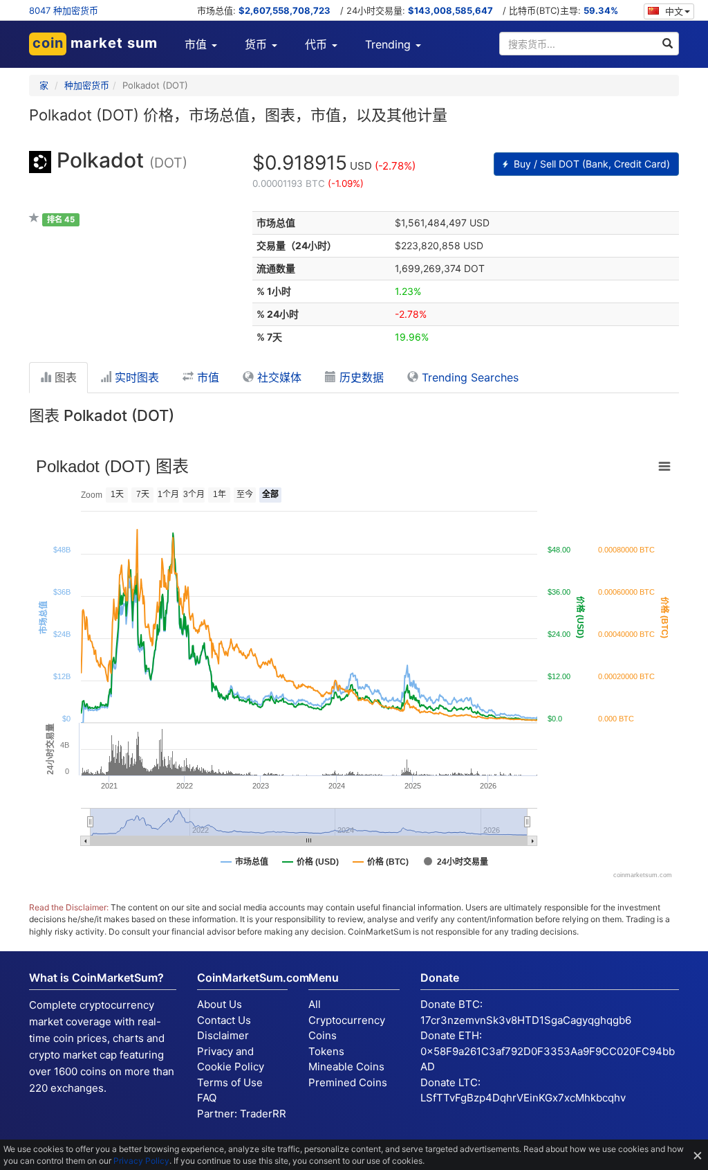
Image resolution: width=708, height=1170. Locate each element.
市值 (206, 377)
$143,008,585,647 (450, 10)
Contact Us (224, 1020)
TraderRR (263, 1113)
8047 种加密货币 (63, 10)
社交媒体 (277, 377)
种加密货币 (86, 85)
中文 (672, 11)
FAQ (206, 1097)
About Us (219, 1004)
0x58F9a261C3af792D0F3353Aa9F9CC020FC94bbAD (547, 1059)
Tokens (326, 1051)
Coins (322, 1035)
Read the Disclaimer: (69, 907)
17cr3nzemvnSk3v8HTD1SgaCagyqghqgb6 (525, 1020)
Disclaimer (223, 1035)
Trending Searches (468, 377)
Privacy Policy (141, 1160)
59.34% (601, 10)
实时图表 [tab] (135, 377)
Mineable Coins (346, 1066)
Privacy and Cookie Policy (230, 1059)
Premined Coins (347, 1082)
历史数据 (360, 377)
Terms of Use (230, 1082)
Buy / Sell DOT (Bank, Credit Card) (590, 164)
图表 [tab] (64, 377)
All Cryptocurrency (346, 1012)
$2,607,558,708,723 (284, 10)
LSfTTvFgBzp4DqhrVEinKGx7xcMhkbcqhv (523, 1097)
